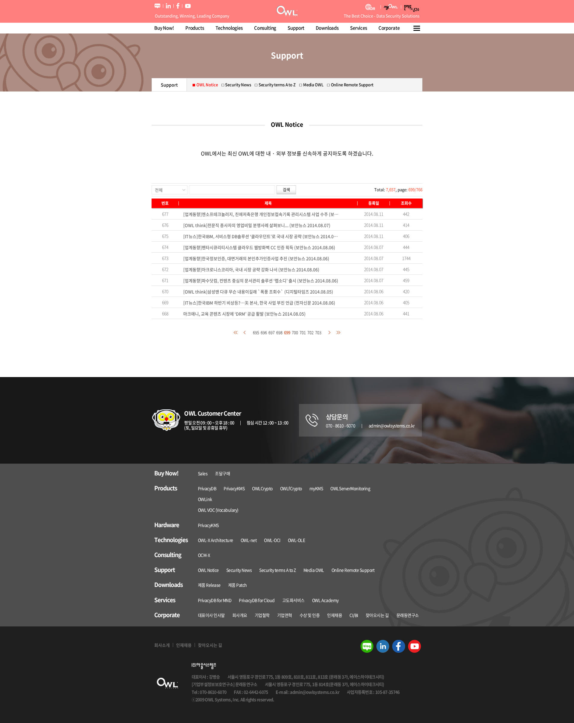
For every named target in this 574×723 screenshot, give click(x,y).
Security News (239, 570)
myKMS (316, 488)
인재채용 (334, 615)
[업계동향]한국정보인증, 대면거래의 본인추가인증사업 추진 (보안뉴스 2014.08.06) (256, 258)
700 (295, 332)
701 (303, 332)
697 (271, 332)
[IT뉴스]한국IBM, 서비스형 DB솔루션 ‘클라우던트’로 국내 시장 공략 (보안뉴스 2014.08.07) (261, 236)
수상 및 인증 (310, 615)
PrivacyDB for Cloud (257, 600)
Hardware (166, 525)
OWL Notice (208, 570)
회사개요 (239, 615)
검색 (286, 189)
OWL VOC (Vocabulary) (218, 510)
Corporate (389, 28)
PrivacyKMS (234, 488)
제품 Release (209, 585)
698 (279, 332)
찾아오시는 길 (377, 615)
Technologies (229, 28)
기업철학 (262, 615)
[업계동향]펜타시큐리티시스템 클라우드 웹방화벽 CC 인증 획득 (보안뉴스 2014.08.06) (259, 247)
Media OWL (313, 570)
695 (256, 332)
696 (264, 332)
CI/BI (353, 615)
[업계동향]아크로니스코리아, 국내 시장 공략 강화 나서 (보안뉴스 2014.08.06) (251, 269)
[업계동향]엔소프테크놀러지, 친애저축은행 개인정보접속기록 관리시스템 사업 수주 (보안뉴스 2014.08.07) (261, 214)
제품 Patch (237, 585)
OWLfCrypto (291, 488)
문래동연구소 (407, 615)
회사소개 (162, 645)
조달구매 (222, 473)
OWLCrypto (262, 488)
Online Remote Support (353, 570)
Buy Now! (164, 28)
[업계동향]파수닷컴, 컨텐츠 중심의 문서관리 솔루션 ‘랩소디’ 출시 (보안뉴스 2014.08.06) (260, 280)
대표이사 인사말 (211, 615)
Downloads (327, 28)
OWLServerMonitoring (350, 488)
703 (318, 332)
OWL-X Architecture (215, 540)
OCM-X (204, 555)
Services (358, 28)
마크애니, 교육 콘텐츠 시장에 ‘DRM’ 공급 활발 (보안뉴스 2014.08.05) (244, 313)
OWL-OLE (296, 540)
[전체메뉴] (417, 28)
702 (310, 332)
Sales (203, 473)
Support (296, 28)
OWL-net (249, 540)
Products (194, 28)
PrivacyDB (207, 488)
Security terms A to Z (277, 570)
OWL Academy (325, 600)
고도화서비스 (293, 600)
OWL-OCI (272, 540)
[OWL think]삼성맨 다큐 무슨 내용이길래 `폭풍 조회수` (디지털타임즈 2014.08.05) (258, 291)
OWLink (205, 499)
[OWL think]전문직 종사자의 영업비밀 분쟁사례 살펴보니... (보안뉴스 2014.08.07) (256, 225)
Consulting (265, 28)
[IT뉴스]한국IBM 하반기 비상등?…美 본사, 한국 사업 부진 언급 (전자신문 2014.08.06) (259, 302)
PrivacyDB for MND (215, 600)
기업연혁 (284, 615)
